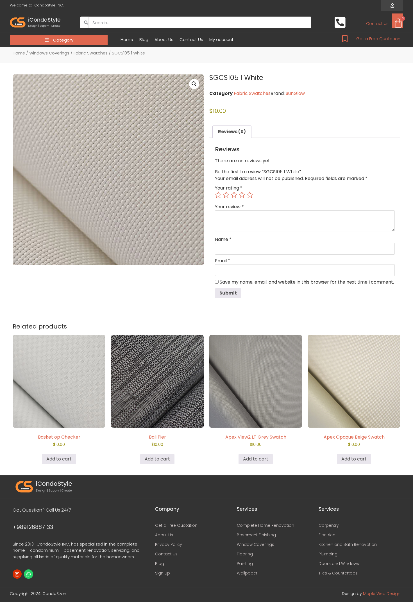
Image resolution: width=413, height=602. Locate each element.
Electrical (327, 535)
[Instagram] (17, 573)
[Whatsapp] (28, 573)
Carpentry (329, 525)
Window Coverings (255, 544)
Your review (229, 207)
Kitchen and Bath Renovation (348, 544)
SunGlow (295, 93)
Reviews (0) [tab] (232, 131)
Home (127, 39)
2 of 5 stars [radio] (226, 194)
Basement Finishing (256, 535)
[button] (392, 5)
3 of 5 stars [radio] (234, 194)
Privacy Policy (168, 544)
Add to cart (59, 459)
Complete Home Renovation (265, 525)
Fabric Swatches (91, 53)
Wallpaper (247, 573)
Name (223, 239)
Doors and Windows (339, 563)
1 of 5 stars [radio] (218, 194)
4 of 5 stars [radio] (242, 194)
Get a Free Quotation (378, 39)
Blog (143, 39)
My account (221, 39)
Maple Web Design (381, 593)
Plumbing (328, 554)
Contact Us (191, 39)
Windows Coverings (49, 53)
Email (222, 261)
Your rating (228, 188)
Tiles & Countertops (338, 573)
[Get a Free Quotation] (344, 38)
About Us (164, 39)
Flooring (245, 554)
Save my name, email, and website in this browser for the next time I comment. (307, 282)
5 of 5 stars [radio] (249, 194)
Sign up (162, 573)
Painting (245, 563)
